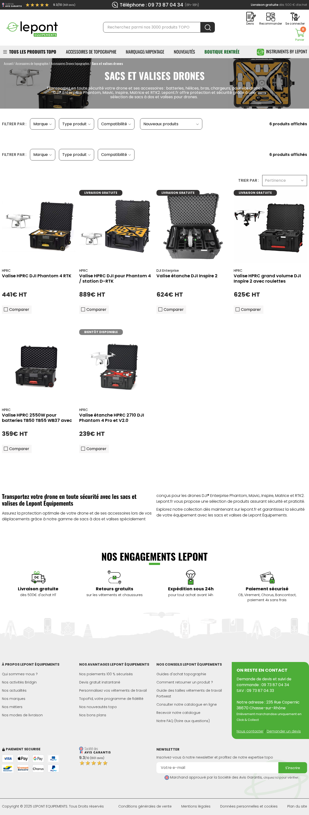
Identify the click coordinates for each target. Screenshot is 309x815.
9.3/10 (64, 4)
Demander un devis (284, 731)
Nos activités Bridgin (19, 682)
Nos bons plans (92, 715)
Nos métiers (12, 706)
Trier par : (248, 180)
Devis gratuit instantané (99, 682)
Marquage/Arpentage (145, 52)
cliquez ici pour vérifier (280, 777)
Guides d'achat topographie (181, 674)
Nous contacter (250, 731)
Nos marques (13, 698)
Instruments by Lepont (286, 51)
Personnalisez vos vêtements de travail (113, 690)
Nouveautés (184, 52)
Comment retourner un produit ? (184, 682)
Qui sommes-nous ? (20, 674)
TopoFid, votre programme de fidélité (111, 698)
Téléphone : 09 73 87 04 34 (151, 4)
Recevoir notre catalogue (178, 712)
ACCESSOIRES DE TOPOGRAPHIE (91, 52)
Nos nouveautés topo (98, 706)
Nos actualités (14, 690)
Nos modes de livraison (22, 715)
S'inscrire (292, 768)
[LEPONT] (32, 27)
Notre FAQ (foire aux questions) (183, 720)
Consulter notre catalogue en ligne (186, 704)
